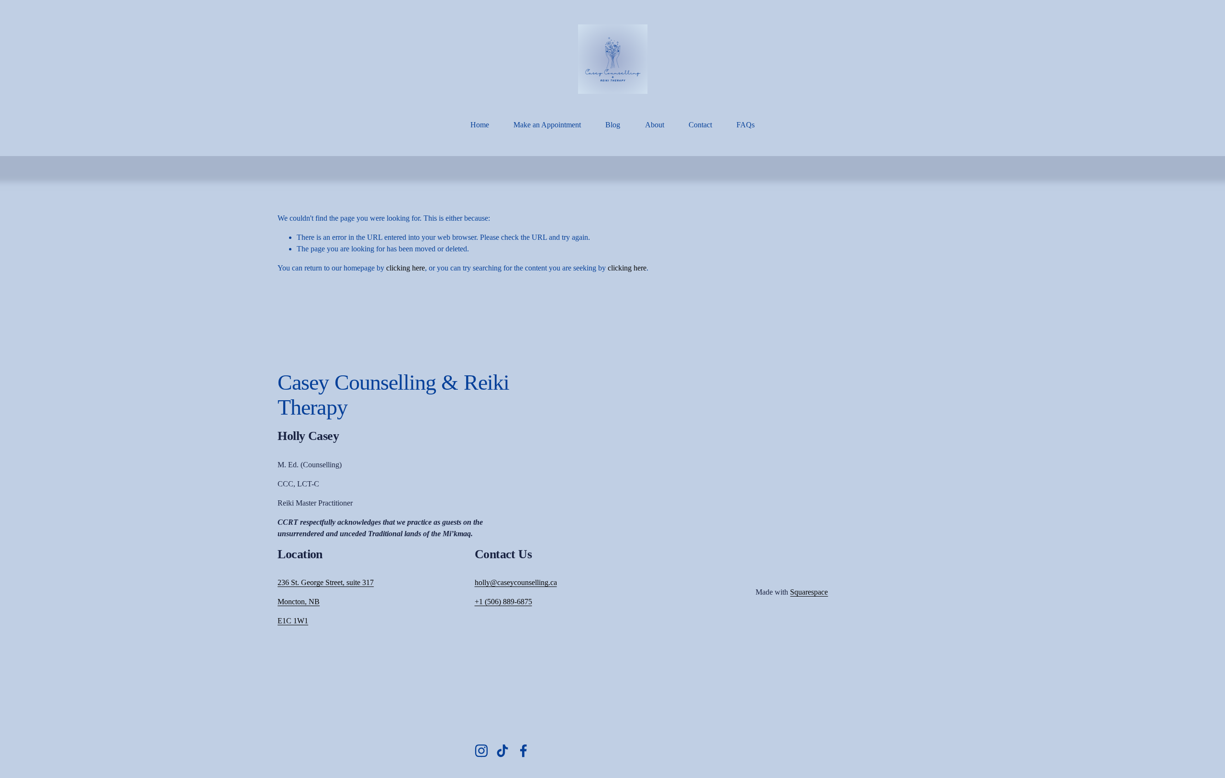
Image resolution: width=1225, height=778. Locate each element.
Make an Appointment (547, 125)
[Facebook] (523, 750)
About (654, 125)
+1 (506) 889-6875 (503, 602)
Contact (700, 125)
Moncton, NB (299, 602)
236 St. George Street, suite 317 (326, 582)
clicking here (405, 268)
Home (479, 125)
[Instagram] (481, 750)
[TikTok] (502, 750)
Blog (612, 125)
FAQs (745, 125)
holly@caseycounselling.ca (516, 582)
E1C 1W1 (293, 621)
